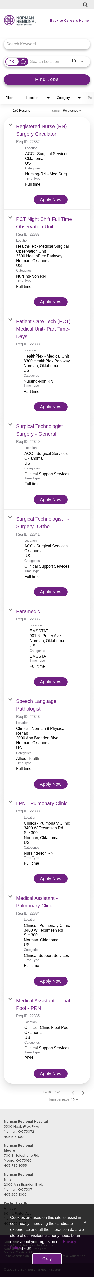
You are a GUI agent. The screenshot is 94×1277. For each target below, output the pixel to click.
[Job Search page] (85, 5)
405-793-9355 (15, 1165)
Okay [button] (47, 1259)
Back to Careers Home (69, 20)
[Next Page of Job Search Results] (83, 1092)
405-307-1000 (15, 1194)
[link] (47, 163)
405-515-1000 (15, 1136)
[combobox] (44, 44)
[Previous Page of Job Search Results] (73, 1092)
